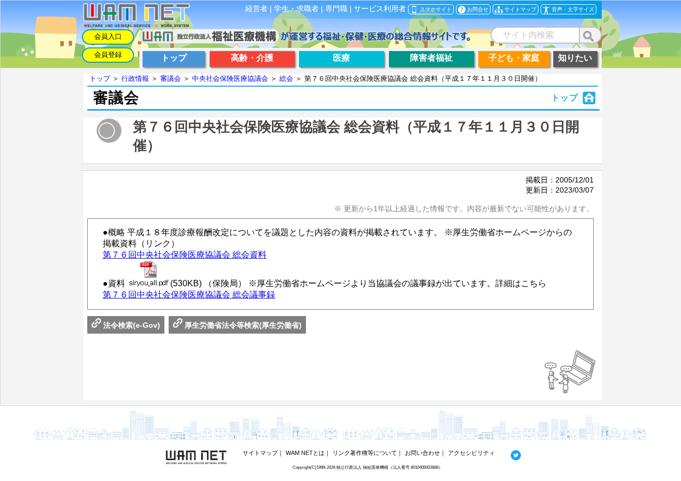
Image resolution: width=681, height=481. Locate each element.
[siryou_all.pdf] (148, 274)
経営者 (256, 9)
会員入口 (108, 36)
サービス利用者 (380, 9)
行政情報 (135, 78)
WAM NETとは (305, 453)
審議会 (170, 78)
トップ (99, 78)
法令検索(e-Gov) (130, 325)
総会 (286, 78)
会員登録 (108, 55)
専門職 (336, 9)
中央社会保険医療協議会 (230, 78)
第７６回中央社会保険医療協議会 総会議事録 (189, 294)
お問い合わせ (422, 453)
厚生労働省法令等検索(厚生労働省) (242, 325)
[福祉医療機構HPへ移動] (305, 40)
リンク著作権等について (365, 453)
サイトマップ (260, 453)
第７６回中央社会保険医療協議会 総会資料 (185, 254)
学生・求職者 (296, 9)
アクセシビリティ (471, 453)
